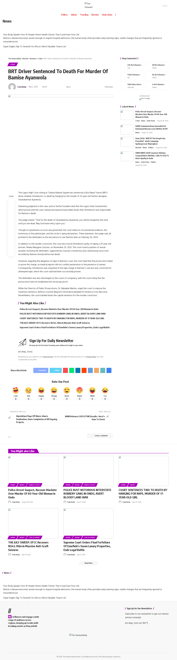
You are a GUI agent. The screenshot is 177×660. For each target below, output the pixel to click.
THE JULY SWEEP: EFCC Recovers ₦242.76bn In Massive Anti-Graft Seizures (55, 323)
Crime (12, 64)
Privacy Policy (91, 357)
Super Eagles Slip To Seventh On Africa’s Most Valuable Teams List (34, 44)
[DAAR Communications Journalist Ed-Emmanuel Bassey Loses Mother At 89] (127, 129)
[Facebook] (132, 66)
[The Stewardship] (88, 6)
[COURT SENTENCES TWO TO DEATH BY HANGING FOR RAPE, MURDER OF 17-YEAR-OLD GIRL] (144, 471)
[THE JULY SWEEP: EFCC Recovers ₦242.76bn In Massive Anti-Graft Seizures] (33, 523)
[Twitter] (157, 66)
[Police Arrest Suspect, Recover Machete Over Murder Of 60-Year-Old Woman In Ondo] (127, 115)
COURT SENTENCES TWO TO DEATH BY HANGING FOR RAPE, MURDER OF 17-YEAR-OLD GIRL (62, 318)
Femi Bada (21, 86)
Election (138, 147)
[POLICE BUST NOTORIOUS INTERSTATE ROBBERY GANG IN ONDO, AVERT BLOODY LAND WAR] (88, 471)
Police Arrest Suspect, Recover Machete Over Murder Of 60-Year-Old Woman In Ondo (59, 309)
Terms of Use (48, 357)
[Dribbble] (157, 86)
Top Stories (34, 537)
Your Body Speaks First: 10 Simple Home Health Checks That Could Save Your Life (41, 32)
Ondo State (151, 121)
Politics (151, 147)
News (143, 121)
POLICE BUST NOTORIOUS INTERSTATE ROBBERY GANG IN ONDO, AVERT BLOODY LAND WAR (63, 313)
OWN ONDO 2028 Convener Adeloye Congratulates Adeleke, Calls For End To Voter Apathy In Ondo (152, 155)
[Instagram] (157, 76)
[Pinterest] (132, 76)
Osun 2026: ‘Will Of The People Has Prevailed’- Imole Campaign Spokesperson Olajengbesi (150, 141)
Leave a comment (101, 436)
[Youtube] (132, 86)
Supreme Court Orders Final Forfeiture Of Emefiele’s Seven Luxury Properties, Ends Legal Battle (65, 327)
